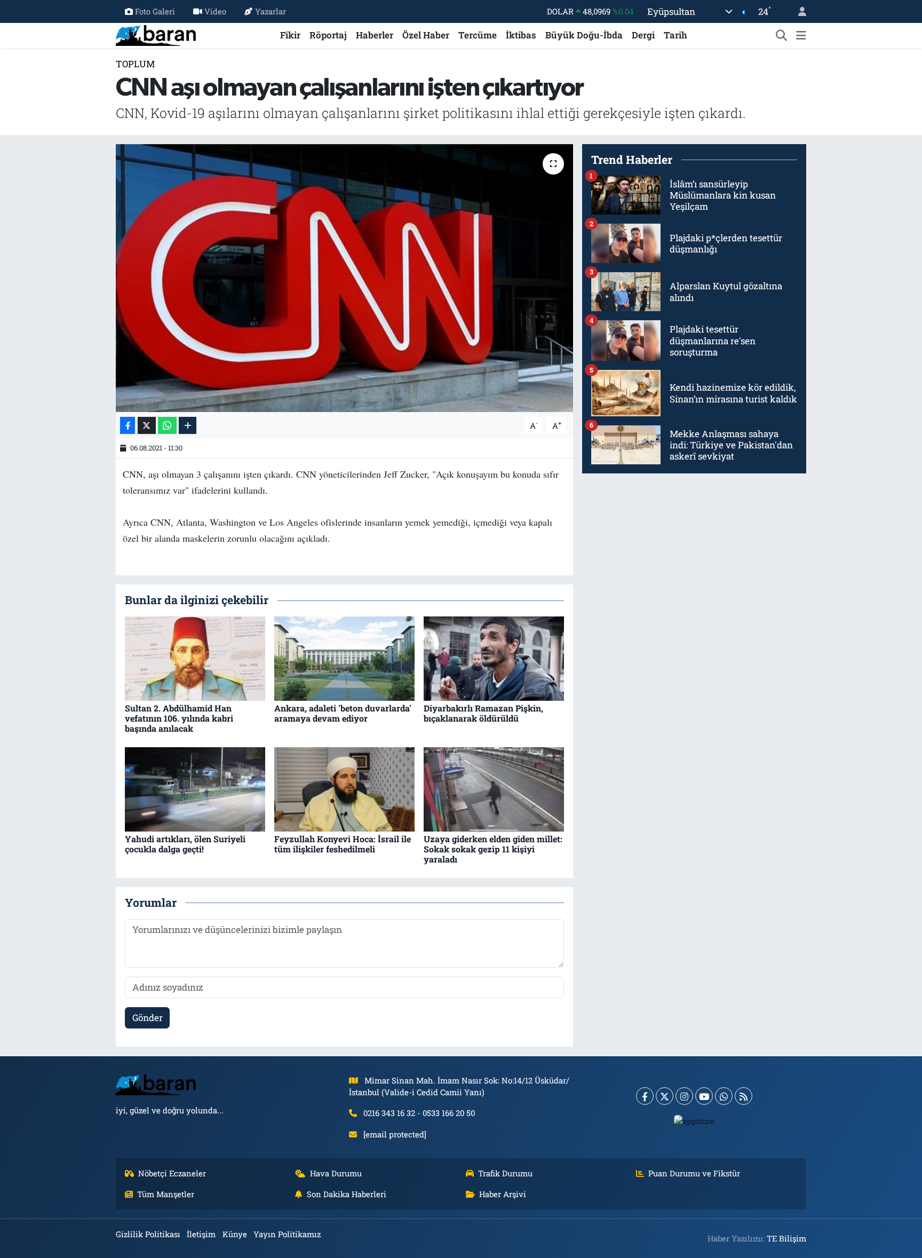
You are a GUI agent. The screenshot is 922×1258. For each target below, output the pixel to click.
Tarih (675, 35)
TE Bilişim (786, 1238)
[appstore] (694, 1120)
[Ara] (782, 35)
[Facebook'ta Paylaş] (127, 425)
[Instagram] (684, 1096)
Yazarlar (270, 11)
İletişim (201, 1234)
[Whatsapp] (724, 1096)
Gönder (147, 1017)
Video (215, 11)
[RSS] (743, 1096)
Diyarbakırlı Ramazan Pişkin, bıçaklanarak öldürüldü (483, 713)
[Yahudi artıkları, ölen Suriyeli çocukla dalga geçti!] (195, 788)
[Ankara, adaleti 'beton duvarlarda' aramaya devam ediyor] (344, 657)
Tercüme (477, 35)
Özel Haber (425, 35)
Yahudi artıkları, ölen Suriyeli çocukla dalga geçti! (185, 844)
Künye (234, 1234)
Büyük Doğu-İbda (584, 35)
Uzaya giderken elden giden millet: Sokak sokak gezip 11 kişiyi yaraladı (493, 849)
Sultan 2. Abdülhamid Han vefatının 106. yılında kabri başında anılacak (179, 718)
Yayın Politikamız (287, 1234)
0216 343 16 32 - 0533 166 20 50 (419, 1112)
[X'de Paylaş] (147, 425)
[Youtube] (704, 1096)
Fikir (290, 35)
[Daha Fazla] (187, 425)
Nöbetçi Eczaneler (172, 1173)
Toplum (135, 64)
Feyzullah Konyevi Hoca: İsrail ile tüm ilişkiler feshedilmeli (342, 844)
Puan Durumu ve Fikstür (694, 1173)
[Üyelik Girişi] (797, 11)
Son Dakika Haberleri (346, 1194)
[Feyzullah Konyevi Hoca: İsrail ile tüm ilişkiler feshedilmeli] (344, 788)
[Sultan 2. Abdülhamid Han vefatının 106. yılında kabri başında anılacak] (195, 657)
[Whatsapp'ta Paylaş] (167, 425)
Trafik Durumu (505, 1173)
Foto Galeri (155, 11)
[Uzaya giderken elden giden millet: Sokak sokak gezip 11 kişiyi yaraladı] (494, 788)
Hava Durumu (336, 1173)
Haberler (374, 35)
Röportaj (328, 35)
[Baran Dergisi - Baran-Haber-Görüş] (156, 33)
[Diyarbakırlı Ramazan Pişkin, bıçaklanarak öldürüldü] (494, 657)
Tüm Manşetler (165, 1194)
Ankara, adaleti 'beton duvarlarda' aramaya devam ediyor (342, 713)
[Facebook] (645, 1096)
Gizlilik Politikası (148, 1234)
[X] (664, 1096)
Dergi (643, 35)
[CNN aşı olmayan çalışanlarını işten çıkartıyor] (344, 278)
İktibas (521, 35)
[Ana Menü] (801, 35)
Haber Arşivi (502, 1194)
